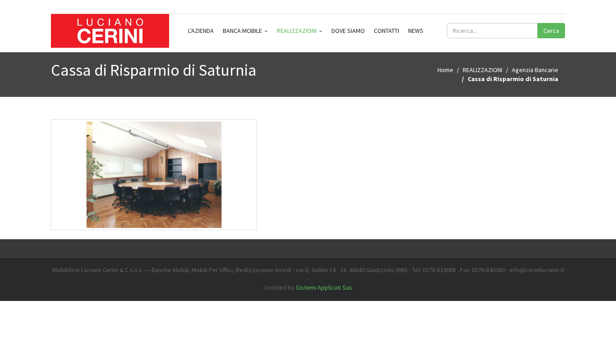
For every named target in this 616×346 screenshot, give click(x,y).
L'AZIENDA (201, 31)
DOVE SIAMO (348, 31)
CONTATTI (386, 31)
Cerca (551, 31)
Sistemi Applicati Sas (324, 287)
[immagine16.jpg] (154, 174)
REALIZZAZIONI (297, 31)
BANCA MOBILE (243, 31)
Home (445, 70)
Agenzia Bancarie (535, 70)
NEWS (415, 31)
